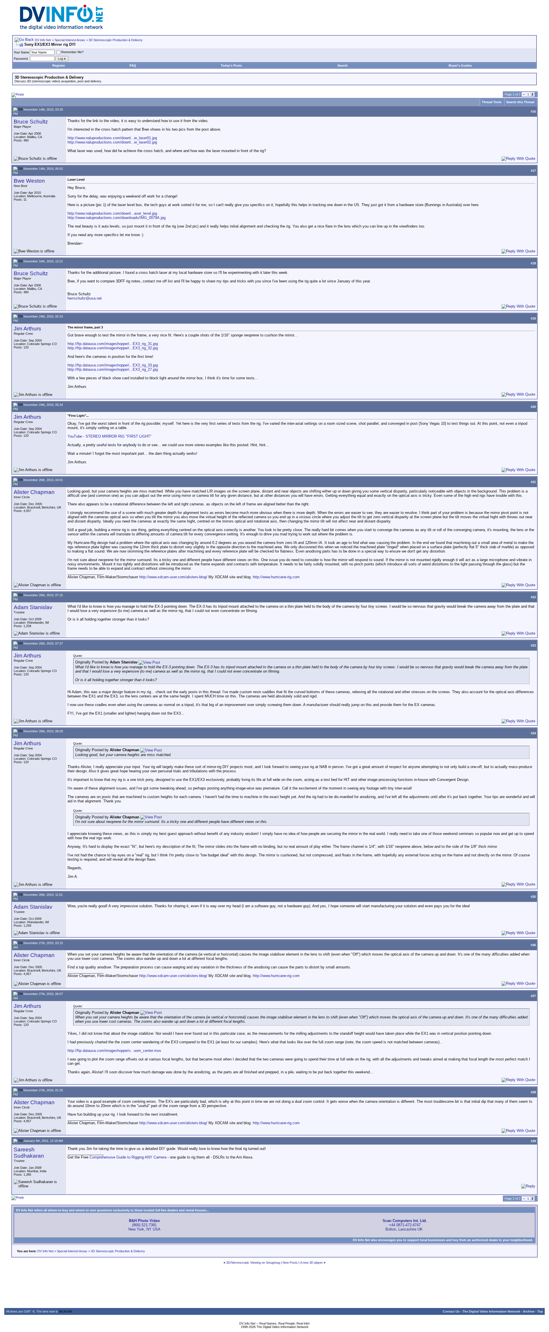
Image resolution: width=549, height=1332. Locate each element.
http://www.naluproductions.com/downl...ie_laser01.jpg (112, 138)
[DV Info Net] (61, 29)
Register (58, 65)
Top (540, 1311)
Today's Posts (231, 65)
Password (21, 58)
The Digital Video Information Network (491, 1311)
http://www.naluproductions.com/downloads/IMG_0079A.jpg (116, 218)
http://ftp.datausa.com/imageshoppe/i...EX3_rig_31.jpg (112, 344)
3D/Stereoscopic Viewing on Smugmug (253, 1262)
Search (342, 65)
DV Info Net (43, 40)
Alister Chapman (34, 492)
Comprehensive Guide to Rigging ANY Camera (127, 1157)
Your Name (21, 52)
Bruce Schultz (31, 122)
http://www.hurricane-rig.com (276, 577)
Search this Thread (520, 102)
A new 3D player (311, 1262)
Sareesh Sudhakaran (29, 1152)
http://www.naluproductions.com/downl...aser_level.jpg (112, 213)
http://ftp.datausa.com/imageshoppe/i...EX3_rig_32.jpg (112, 348)
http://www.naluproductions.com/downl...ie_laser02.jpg (112, 142)
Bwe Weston (29, 181)
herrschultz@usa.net (84, 298)
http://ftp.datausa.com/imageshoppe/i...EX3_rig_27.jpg (112, 369)
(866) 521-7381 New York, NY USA (144, 1225)
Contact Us (451, 1311)
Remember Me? (72, 52)
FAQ (133, 65)
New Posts (290, 1262)
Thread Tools (492, 102)
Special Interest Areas (70, 40)
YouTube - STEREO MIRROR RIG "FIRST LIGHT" (109, 436)
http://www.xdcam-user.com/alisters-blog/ (173, 577)
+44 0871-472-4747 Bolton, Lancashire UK (405, 1225)
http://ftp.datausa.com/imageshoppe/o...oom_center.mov (114, 1050)
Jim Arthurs (27, 329)
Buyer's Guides (460, 65)
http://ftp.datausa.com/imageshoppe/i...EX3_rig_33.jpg (112, 365)
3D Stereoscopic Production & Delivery (116, 40)
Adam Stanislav (33, 607)
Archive (528, 1311)
